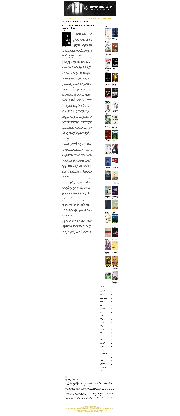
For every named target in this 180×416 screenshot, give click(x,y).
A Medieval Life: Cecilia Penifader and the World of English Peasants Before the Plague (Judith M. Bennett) (115, 182)
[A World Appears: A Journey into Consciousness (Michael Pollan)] (115, 32)
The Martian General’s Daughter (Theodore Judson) (108, 266)
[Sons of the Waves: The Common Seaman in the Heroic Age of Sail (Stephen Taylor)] (108, 190)
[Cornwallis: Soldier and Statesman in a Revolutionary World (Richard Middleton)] (115, 148)
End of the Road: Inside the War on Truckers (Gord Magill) (115, 84)
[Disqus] (90, 388)
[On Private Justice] (108, 275)
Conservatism (85, 21)
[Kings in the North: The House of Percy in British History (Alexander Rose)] (108, 92)
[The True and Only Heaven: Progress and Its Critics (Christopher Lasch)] (115, 218)
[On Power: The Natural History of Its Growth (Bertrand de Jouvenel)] (108, 119)
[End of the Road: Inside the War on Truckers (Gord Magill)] (115, 77)
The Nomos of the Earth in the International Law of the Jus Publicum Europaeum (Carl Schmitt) (108, 84)
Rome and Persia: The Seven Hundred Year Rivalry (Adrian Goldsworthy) (115, 68)
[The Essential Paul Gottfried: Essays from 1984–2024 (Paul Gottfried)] (108, 161)
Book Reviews (75, 21)
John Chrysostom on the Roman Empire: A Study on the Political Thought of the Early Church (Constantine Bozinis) (115, 197)
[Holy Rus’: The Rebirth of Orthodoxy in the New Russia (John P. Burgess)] (115, 275)
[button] (113, 22)
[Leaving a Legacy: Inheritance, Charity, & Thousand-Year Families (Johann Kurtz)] (108, 134)
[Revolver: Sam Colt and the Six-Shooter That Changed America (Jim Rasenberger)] (115, 204)
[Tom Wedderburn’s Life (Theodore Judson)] (115, 92)
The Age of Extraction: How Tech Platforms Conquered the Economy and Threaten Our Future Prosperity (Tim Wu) (108, 112)
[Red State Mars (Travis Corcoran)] (115, 47)
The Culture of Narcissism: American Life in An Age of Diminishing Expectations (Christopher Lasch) (108, 69)
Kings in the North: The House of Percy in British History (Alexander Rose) (108, 98)
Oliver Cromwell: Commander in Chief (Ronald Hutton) (108, 252)
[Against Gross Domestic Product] (115, 232)
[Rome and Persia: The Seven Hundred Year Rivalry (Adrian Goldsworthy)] (115, 62)
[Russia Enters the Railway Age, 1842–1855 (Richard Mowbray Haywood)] (108, 204)
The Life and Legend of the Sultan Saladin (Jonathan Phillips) (108, 225)
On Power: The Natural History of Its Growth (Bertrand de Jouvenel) (108, 126)
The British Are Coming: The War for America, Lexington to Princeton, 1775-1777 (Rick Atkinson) (108, 54)
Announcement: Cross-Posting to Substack (115, 111)
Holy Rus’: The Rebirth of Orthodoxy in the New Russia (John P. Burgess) (115, 282)
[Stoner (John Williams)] (108, 175)
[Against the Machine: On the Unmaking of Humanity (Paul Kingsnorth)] (115, 134)
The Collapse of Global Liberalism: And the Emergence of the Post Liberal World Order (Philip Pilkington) (115, 126)
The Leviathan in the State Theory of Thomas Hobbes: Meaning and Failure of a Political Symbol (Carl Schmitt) (115, 252)
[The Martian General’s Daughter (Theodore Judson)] (108, 260)
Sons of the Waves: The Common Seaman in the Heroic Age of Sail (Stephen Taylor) (108, 196)
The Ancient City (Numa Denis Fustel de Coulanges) (108, 239)
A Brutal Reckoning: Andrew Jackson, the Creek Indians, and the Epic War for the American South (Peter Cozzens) (115, 267)
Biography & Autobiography (67, 21)
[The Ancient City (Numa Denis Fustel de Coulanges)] (108, 232)
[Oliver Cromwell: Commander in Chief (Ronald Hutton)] (108, 245)
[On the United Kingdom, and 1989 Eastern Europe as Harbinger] (115, 161)
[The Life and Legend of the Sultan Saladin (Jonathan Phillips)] (108, 218)
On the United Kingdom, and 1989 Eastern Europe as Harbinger (115, 168)
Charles (80, 21)
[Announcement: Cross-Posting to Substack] (115, 105)
